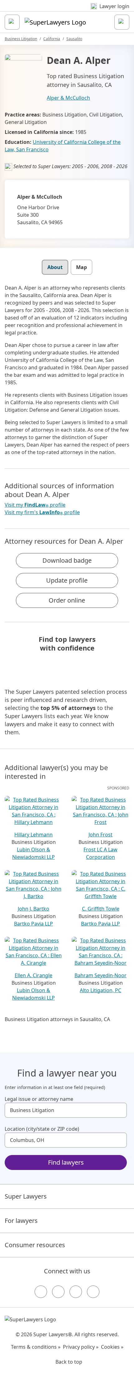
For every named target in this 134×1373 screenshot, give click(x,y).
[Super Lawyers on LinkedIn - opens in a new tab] (93, 1291)
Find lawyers (66, 1162)
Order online (67, 600)
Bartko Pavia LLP (33, 923)
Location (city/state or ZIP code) (42, 1128)
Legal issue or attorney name (39, 1099)
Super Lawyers (26, 1196)
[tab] (55, 267)
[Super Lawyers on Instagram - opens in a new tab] (58, 1291)
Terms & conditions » (35, 1346)
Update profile (67, 580)
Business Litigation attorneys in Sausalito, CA (57, 1019)
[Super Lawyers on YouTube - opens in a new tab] (75, 1291)
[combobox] (66, 1110)
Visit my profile (35, 505)
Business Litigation (21, 38)
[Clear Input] (119, 1110)
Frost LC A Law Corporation (100, 853)
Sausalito (74, 38)
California (51, 38)
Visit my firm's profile (42, 512)
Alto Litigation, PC (100, 990)
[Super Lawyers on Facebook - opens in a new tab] (41, 1291)
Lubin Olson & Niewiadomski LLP (33, 853)
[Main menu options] (12, 22)
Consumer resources (35, 1245)
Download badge (67, 560)
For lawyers (21, 1220)
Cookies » (112, 1346)
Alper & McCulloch (68, 97)
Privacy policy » (80, 1346)
